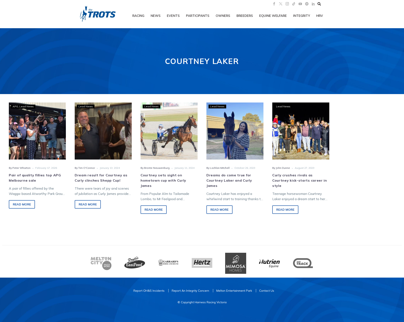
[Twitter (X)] (280, 3)
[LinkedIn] (313, 3)
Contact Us (266, 290)
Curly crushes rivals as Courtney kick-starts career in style (299, 180)
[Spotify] (306, 3)
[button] (319, 3)
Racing (138, 16)
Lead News (26, 106)
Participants (197, 16)
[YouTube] (300, 3)
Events (173, 16)
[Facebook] (274, 3)
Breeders (245, 16)
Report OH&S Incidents (149, 290)
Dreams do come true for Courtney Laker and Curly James (229, 180)
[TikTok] (293, 3)
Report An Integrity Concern (190, 290)
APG (15, 106)
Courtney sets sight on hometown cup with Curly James (163, 180)
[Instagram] (287, 3)
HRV (319, 16)
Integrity (301, 16)
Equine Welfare (273, 16)
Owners (223, 16)
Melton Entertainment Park (234, 290)
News (156, 16)
